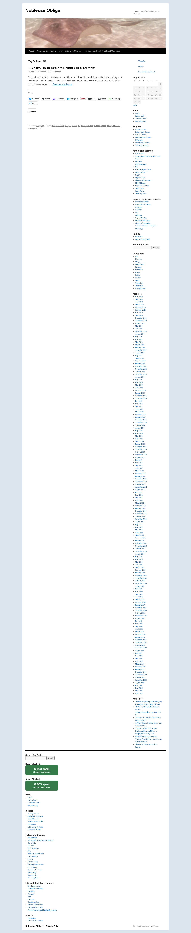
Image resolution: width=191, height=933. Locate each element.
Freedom (138, 267)
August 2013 (139, 457)
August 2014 (139, 428)
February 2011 (140, 538)
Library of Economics (143, 223)
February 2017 (140, 361)
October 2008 (140, 613)
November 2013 (141, 449)
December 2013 (140, 446)
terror (109, 125)
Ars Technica (139, 153)
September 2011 (141, 519)
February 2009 (140, 602)
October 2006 (140, 677)
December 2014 (140, 420)
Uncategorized (140, 288)
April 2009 (139, 597)
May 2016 (139, 385)
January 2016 (140, 393)
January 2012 (140, 508)
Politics (137, 275)
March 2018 (139, 344)
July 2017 (138, 355)
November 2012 (141, 481)
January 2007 (140, 669)
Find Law (138, 215)
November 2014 (141, 422)
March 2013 (139, 470)
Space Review (140, 191)
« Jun (135, 105)
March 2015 (139, 411)
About (31, 50)
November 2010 (141, 546)
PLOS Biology (140, 183)
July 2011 (138, 524)
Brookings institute (142, 201)
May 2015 (139, 406)
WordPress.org (140, 121)
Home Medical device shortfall (146, 736)
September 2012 (141, 487)
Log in (137, 113)
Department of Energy (143, 204)
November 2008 (141, 610)
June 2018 (139, 339)
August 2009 (139, 586)
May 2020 (139, 315)
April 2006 (139, 693)
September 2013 (141, 454)
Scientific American (142, 185)
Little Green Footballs (143, 142)
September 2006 (141, 680)
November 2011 (141, 513)
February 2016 (140, 390)
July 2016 (138, 379)
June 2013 (139, 462)
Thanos (58, 71)
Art (136, 256)
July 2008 (138, 621)
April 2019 (139, 328)
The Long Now (140, 193)
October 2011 (140, 516)
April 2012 (139, 500)
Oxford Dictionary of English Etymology (42, 910)
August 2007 (139, 650)
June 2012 (139, 495)
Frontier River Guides (143, 137)
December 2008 (140, 607)
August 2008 (139, 618)
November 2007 (141, 642)
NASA (137, 175)
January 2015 (140, 417)
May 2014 (139, 436)
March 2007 (139, 664)
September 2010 (141, 551)
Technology (139, 283)
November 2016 (141, 369)
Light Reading (140, 172)
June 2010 (139, 559)
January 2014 (140, 444)
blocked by (44, 771)
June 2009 (139, 591)
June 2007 (139, 656)
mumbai (97, 125)
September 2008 (141, 615)
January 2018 (140, 347)
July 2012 (138, 492)
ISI (79, 125)
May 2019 (139, 326)
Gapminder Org (140, 217)
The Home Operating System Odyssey (148, 701)
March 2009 (139, 599)
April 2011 (139, 532)
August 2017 (139, 352)
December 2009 (140, 575)
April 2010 (139, 564)
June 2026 (139, 296)
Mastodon (141, 61)
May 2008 (139, 626)
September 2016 (141, 374)
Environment (139, 264)
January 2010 (140, 572)
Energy (137, 261)
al (57, 125)
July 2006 (138, 685)
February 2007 (140, 666)
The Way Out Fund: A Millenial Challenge (102, 50)
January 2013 (140, 476)
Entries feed (139, 116)
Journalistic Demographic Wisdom (147, 704)
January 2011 (140, 540)
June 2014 (139, 433)
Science (138, 277)
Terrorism (116, 125)
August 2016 (139, 377)
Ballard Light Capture (142, 132)
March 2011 (139, 535)
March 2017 (139, 358)
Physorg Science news (143, 180)
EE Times (138, 161)
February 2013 (140, 473)
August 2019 (139, 323)
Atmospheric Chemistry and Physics (148, 156)
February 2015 (140, 414)
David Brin (139, 158)
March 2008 (139, 631)
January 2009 (140, 605)
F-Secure (138, 209)
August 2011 (139, 521)
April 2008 (139, 629)
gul (69, 125)
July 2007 (138, 653)
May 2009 (139, 594)
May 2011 (139, 529)
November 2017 (141, 350)
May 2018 (139, 342)
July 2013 (138, 460)
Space (137, 280)
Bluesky (141, 66)
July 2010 (138, 556)
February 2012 (140, 505)
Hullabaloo (139, 140)
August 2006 (139, 682)
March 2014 (139, 441)
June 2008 (139, 623)
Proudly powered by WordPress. (147, 926)
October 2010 (140, 548)
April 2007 (139, 661)
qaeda (103, 125)
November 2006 (141, 674)
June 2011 (139, 527)
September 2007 (141, 647)
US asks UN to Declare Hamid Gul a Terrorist (62, 68)
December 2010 (140, 543)
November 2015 (141, 398)
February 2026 (140, 307)
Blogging (40, 125)
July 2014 (138, 430)
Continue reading (62, 84)
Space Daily (139, 188)
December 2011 (140, 511)
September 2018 (141, 331)
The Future (139, 285)
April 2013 (139, 468)
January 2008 (140, 637)
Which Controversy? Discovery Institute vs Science (59, 50)
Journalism (139, 269)
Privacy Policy (52, 926)
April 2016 (139, 387)
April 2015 (139, 409)
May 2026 (139, 299)
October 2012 (140, 484)
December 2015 (140, 395)
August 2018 (139, 334)
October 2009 (140, 580)
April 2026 (139, 302)
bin (66, 125)
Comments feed (140, 118)
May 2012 (139, 497)
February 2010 (140, 570)
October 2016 (140, 371)
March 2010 (139, 567)
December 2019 (140, 318)
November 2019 (141, 320)
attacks (61, 125)
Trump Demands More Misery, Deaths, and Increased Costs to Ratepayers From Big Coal (146, 731)
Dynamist (138, 207)
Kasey (137, 272)
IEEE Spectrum (140, 164)
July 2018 (138, 336)
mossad (89, 125)
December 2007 (140, 639)
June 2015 (139, 403)
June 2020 (139, 312)
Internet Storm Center (142, 220)
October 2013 (140, 452)
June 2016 (139, 382)
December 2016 (140, 366)
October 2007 (140, 645)
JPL (136, 167)
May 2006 (139, 690)
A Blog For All (140, 129)
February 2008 (140, 634)
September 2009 (141, 583)
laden (83, 125)
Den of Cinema (140, 134)
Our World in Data (141, 145)
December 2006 (140, 672)
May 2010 (139, 562)
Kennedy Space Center (143, 169)
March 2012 (139, 503)
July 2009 (138, 588)
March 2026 (139, 304)
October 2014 (140, 425)
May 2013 (139, 465)
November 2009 (141, 578)
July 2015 (138, 401)
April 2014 (139, 438)
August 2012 (139, 489)
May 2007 (139, 658)
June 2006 (139, 688)
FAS (136, 212)
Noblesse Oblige (42, 10)
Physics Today (140, 177)
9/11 (53, 125)
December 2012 (140, 479)
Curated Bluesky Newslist (147, 71)
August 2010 (139, 554)
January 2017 (140, 363)
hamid (74, 125)
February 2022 (140, 310)
